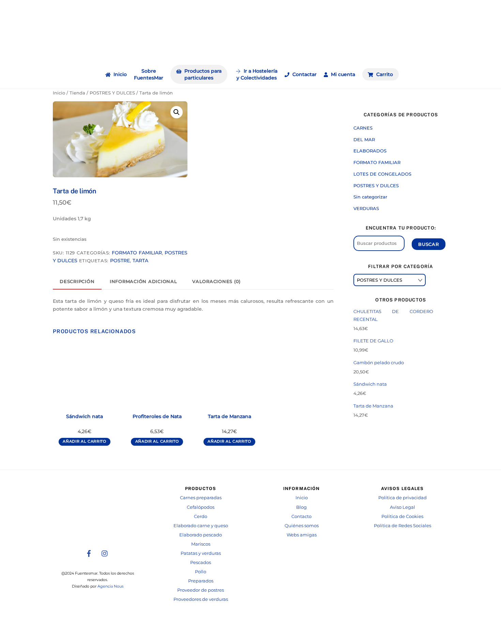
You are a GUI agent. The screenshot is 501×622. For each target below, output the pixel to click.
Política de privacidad (402, 497)
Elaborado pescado (200, 534)
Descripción (77, 281)
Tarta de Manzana (229, 416)
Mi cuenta (342, 74)
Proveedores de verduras (200, 599)
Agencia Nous (110, 586)
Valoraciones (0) (216, 281)
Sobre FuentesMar (148, 74)
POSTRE (120, 260)
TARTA (140, 260)
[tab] (77, 282)
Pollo (200, 571)
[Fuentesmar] (250, 53)
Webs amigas (302, 534)
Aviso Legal (402, 507)
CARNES (363, 128)
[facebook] (89, 552)
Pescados (200, 562)
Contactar (304, 74)
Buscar (428, 244)
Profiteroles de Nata (157, 416)
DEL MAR (364, 139)
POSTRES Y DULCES (112, 92)
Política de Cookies (402, 516)
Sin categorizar (370, 196)
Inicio (119, 74)
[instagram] (105, 552)
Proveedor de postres (200, 590)
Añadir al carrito (84, 441)
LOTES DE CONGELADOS (382, 174)
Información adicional (143, 281)
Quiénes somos (302, 525)
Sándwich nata (84, 416)
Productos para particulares (202, 74)
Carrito (384, 74)
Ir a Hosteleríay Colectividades (257, 74)
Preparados (200, 580)
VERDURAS (366, 208)
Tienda (77, 92)
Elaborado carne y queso (200, 525)
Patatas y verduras (201, 553)
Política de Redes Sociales (402, 525)
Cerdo (200, 516)
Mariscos (200, 544)
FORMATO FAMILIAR (137, 252)
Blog (301, 507)
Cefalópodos (200, 507)
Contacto (301, 516)
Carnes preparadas (201, 497)
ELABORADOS (369, 150)
